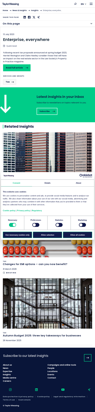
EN (82, 4)
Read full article (14, 67)
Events (51, 374)
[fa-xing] (87, 389)
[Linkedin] (24, 17)
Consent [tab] (16, 183)
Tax (8, 81)
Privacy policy (23, 210)
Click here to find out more (47, 169)
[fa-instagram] (8, 389)
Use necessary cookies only (17, 235)
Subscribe (47, 104)
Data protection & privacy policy (18, 397)
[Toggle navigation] (91, 4)
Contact (52, 377)
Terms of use (9, 400)
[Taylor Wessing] (10, 4)
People (51, 368)
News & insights (19, 10)
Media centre (9, 377)
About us (7, 365)
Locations (53, 371)
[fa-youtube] (61, 389)
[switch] (35, 225)
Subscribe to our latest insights (25, 356)
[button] (75, 4)
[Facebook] (28, 17)
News (5, 368)
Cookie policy (9, 210)
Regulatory (37, 210)
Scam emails (24, 400)
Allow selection (47, 235)
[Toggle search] (75, 4)
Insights (34, 10)
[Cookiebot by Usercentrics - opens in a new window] (81, 176)
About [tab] (78, 183)
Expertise (7, 371)
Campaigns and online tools (62, 365)
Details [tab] (48, 183)
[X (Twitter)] (33, 17)
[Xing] (38, 17)
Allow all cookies (77, 235)
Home (5, 10)
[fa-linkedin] (34, 389)
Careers (7, 381)
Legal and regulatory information (69, 397)
